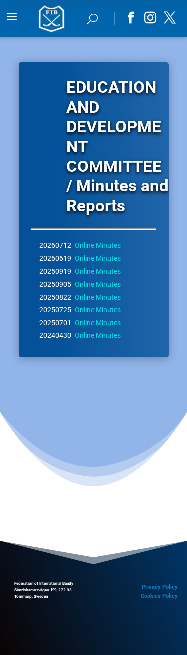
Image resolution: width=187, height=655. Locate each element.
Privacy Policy (160, 587)
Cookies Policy (159, 596)
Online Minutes (98, 245)
